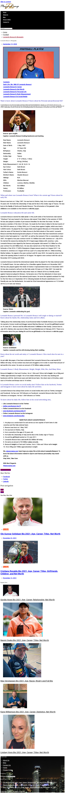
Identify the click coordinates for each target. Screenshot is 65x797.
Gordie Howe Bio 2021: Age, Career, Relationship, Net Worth (28, 599)
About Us (5, 14)
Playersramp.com (9, 466)
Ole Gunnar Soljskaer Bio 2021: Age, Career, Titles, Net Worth (30, 534)
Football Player (6, 470)
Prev (2, 490)
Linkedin (6, 481)
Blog (4, 17)
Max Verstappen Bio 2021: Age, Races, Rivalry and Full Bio (27, 681)
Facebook (6, 476)
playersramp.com (12, 451)
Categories (4, 776)
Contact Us (6, 22)
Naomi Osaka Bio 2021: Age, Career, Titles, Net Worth (25, 640)
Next (2, 492)
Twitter (5, 479)
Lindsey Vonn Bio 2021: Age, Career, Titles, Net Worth (25, 752)
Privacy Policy (7, 19)
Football (6, 529)
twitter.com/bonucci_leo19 (12, 406)
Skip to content (6, 2)
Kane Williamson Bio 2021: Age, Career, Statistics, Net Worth (28, 712)
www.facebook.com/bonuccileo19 (14, 411)
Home (4, 12)
